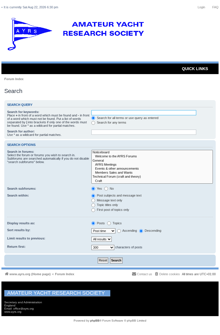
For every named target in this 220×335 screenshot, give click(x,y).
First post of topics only (112, 209)
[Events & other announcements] (152, 169)
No (111, 188)
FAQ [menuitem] (215, 7)
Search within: (18, 195)
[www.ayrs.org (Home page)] (77, 35)
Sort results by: (18, 230)
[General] (152, 161)
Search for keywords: (23, 112)
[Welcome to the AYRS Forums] (152, 156)
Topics (117, 223)
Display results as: (21, 223)
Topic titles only (107, 205)
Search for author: (21, 131)
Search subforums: (21, 188)
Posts (100, 223)
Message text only (109, 200)
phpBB (94, 320)
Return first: (16, 246)
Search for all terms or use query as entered (127, 118)
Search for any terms (111, 122)
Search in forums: (20, 151)
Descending (152, 230)
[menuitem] (167, 274)
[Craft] (152, 181)
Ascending (129, 230)
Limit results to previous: (26, 238)
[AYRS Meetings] (152, 165)
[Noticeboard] (152, 152)
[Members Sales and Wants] (152, 173)
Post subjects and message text (119, 195)
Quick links (195, 68)
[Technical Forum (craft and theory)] (152, 177)
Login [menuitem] (201, 7)
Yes (99, 188)
